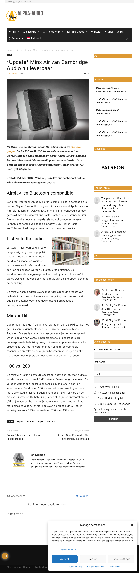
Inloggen (83, 495)
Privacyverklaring (95, 566)
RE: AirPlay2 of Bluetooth (115, 305)
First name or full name (107, 349)
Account (16, 38)
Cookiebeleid (76, 566)
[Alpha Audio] (24, 16)
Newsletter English (108, 386)
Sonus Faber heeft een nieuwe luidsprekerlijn (24, 437)
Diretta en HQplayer (112, 290)
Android (30, 421)
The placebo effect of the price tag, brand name (115, 200)
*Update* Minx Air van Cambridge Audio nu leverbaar (47, 65)
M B (98, 109)
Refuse (92, 559)
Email (97, 374)
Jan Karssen (12, 73)
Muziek (97, 31)
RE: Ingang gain (110, 216)
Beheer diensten (68, 549)
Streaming (31, 31)
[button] (132, 525)
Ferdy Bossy (102, 98)
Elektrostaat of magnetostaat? (111, 91)
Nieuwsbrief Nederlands (111, 392)
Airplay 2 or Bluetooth (113, 231)
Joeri (109, 327)
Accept (64, 559)
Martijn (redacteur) (106, 87)
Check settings (121, 559)
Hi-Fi (14, 31)
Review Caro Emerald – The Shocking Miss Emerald (73, 437)
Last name (99, 362)
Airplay (20, 421)
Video (110, 31)
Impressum (114, 566)
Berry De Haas (114, 296)
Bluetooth (50, 421)
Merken (120, 31)
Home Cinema (77, 31)
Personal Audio (53, 31)
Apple (40, 421)
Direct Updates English (110, 398)
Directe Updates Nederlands (113, 403)
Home (10, 50)
